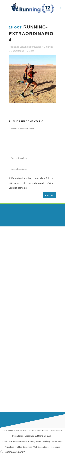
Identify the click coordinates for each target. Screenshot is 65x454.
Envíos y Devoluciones (52, 441)
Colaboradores (7, 370)
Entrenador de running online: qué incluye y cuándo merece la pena (31, 279)
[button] (12, 452)
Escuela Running (8, 340)
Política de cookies (24, 447)
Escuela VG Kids (8, 346)
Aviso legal (10, 447)
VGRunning (14, 441)
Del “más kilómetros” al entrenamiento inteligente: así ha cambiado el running (28, 307)
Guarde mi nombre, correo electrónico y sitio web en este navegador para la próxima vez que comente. (31, 183)
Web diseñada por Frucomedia (46, 447)
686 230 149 (13, 392)
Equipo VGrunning (43, 46)
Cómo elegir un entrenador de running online (22, 293)
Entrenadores (7, 352)
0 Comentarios (16, 50)
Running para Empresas (12, 364)
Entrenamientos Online (11, 358)
